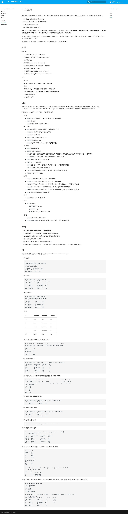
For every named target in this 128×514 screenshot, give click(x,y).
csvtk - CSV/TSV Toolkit (7, 9)
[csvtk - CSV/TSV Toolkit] (2, 2)
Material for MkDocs (11, 512)
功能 (111, 13)
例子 (111, 18)
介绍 (111, 11)
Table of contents (114, 9)
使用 (111, 15)
